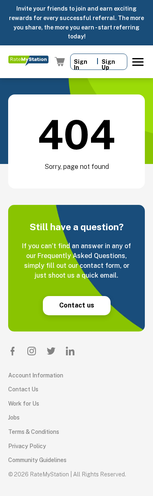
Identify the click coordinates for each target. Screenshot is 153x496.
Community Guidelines (37, 460)
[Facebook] (12, 350)
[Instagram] (31, 350)
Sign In (80, 64)
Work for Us (23, 403)
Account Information (35, 375)
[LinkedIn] (70, 350)
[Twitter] (51, 350)
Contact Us (23, 389)
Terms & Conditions (33, 432)
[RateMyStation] (28, 62)
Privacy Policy (27, 446)
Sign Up (108, 64)
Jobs (14, 417)
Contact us (76, 305)
